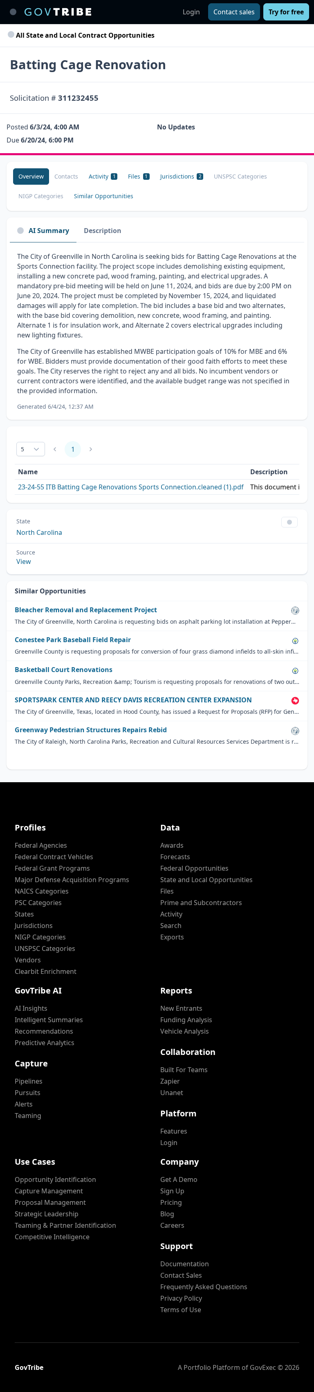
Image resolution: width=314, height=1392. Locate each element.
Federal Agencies (41, 845)
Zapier (170, 1081)
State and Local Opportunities (206, 879)
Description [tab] (102, 230)
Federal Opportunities (194, 868)
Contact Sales (181, 1275)
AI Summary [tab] (49, 230)
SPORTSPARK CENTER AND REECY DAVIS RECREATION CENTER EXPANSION (133, 700)
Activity (171, 914)
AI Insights (31, 1008)
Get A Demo (178, 1179)
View (23, 561)
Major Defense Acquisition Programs (72, 879)
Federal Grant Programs (52, 868)
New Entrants (181, 1008)
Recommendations (44, 1031)
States (24, 914)
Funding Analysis (186, 1019)
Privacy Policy (181, 1298)
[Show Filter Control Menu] (289, 522)
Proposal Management (50, 1202)
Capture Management (49, 1190)
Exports (172, 937)
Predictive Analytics (44, 1042)
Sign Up (172, 1190)
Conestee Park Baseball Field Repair (73, 640)
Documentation (184, 1263)
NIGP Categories (40, 937)
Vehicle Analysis (184, 1031)
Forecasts (175, 856)
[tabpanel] (157, 331)
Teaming (28, 1115)
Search (171, 925)
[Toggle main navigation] (13, 11)
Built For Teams (184, 1069)
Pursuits (27, 1092)
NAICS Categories (42, 891)
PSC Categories (38, 902)
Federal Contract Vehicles (54, 856)
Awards (172, 845)
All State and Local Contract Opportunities (84, 35)
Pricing (171, 1202)
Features (173, 1131)
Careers (172, 1225)
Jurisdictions (34, 925)
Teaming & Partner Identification (65, 1225)
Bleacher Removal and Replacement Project (86, 610)
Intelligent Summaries (49, 1019)
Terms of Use (180, 1309)
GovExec (263, 1367)
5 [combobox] (22, 449)
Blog (167, 1213)
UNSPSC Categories (45, 948)
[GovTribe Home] (58, 12)
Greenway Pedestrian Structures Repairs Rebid (91, 730)
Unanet (171, 1092)
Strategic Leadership (46, 1213)
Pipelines (29, 1081)
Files (167, 891)
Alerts (24, 1104)
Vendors (28, 959)
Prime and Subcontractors (201, 902)
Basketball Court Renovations (63, 670)
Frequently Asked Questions (203, 1286)
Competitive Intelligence (52, 1236)
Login (191, 11)
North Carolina (39, 532)
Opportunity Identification (55, 1179)
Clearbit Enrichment (45, 971)
